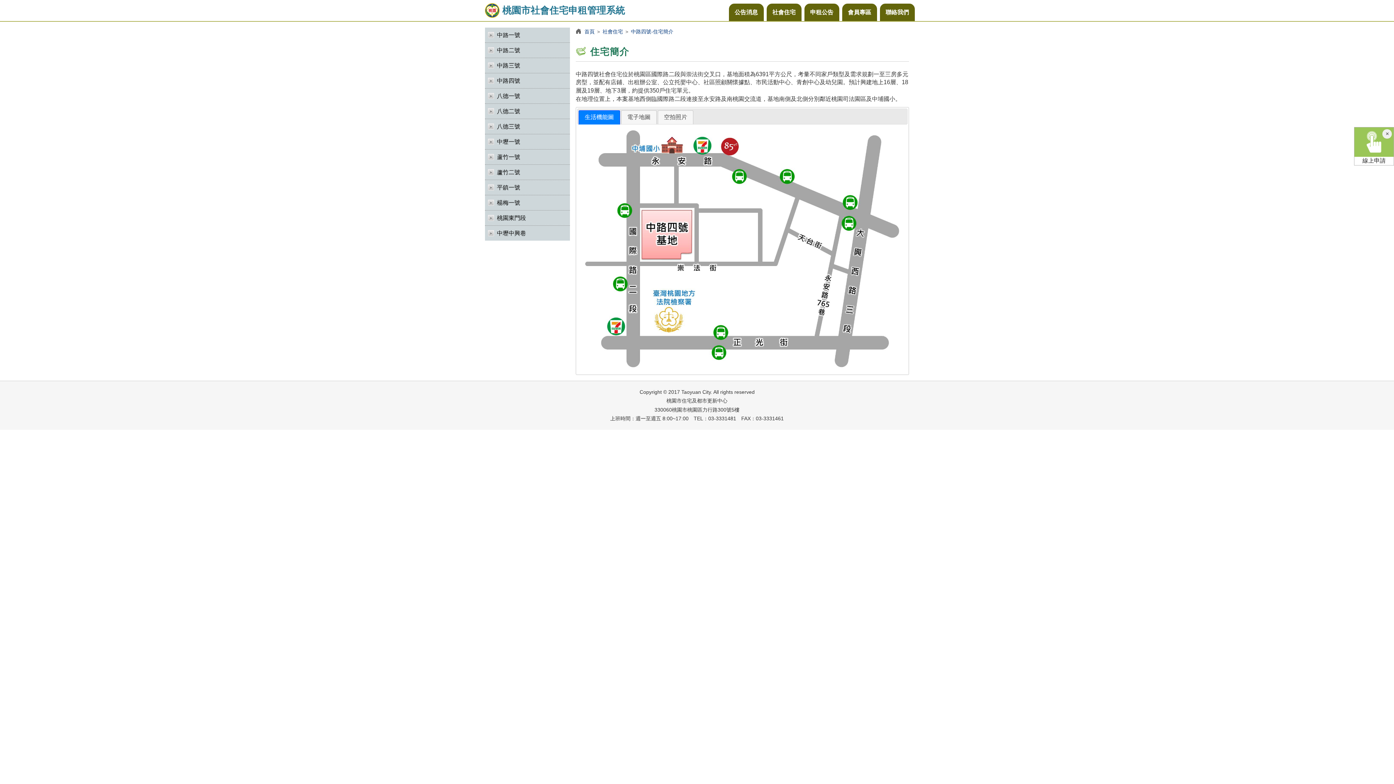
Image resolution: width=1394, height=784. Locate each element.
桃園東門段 (511, 218)
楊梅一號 (508, 203)
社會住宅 (784, 12)
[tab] (599, 117)
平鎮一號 (508, 187)
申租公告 (821, 12)
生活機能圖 (599, 117)
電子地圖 (639, 117)
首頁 (589, 31)
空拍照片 (675, 117)
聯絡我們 (897, 12)
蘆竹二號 (508, 172)
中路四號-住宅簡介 (652, 31)
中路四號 (508, 81)
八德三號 (508, 126)
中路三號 (508, 65)
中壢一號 (508, 142)
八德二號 (508, 111)
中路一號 (508, 35)
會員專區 (859, 12)
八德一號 (508, 96)
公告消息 (746, 12)
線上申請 (1374, 161)
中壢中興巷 (511, 233)
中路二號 (508, 50)
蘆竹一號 (508, 157)
